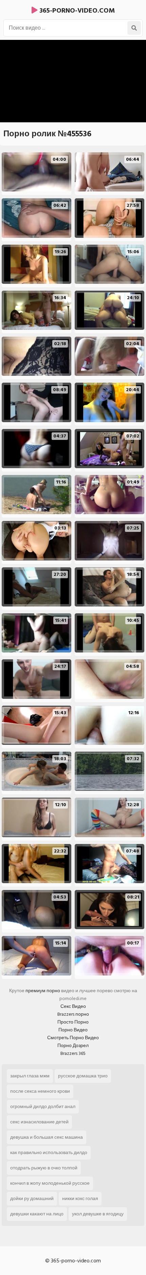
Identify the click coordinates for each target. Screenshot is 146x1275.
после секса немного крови (40, 1091)
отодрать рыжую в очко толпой (43, 1168)
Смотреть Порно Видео (73, 1038)
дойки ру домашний (32, 1198)
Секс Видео (73, 1006)
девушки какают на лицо (36, 1214)
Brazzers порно (73, 1014)
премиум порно (42, 991)
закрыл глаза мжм (30, 1076)
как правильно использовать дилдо (48, 1152)
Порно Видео (73, 1030)
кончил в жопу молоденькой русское (50, 1183)
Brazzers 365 (73, 1053)
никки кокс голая (80, 1198)
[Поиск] (134, 28)
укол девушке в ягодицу (98, 1214)
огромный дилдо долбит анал (42, 1106)
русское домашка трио (83, 1076)
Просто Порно (73, 1022)
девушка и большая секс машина (46, 1137)
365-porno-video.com (76, 10)
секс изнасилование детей (39, 1122)
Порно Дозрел (73, 1045)
